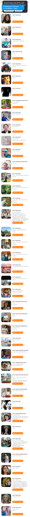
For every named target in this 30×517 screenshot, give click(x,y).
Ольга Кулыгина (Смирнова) (19, 313)
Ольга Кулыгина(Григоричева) (20, 350)
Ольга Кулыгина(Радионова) (19, 454)
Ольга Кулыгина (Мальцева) (19, 389)
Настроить (18, 10)
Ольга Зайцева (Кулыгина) (19, 362)
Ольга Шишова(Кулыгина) (19, 413)
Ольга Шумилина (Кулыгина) (19, 161)
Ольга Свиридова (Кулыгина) (20, 100)
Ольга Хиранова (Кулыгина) (19, 301)
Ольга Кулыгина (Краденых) (19, 326)
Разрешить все (9, 10)
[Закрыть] (22, 6)
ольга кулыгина (16, 88)
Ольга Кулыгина (16, 15)
